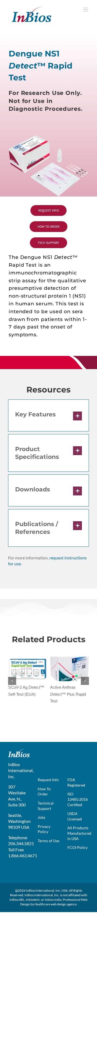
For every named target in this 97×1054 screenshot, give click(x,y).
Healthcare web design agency (55, 904)
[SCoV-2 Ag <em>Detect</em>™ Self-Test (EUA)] (27, 659)
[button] (48, 415)
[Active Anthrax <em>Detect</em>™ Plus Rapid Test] (69, 659)
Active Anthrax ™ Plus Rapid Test (68, 694)
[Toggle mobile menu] (86, 9)
